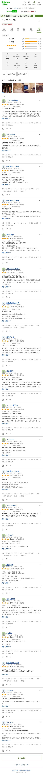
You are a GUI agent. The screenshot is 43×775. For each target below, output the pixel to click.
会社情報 (15, 770)
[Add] (38, 21)
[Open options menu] (40, 100)
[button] (7, 88)
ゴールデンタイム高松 (9, 20)
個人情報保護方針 (25, 770)
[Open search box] (4, 74)
